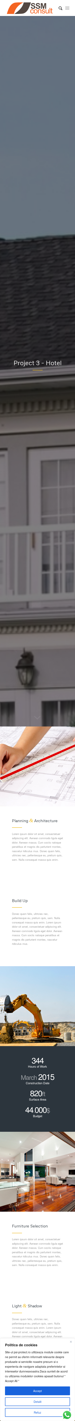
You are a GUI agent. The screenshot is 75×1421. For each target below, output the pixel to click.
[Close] (70, 1341)
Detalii (37, 1402)
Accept (37, 1391)
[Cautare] (58, 8)
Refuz (37, 1412)
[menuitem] (58, 8)
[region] (37, 1379)
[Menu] (67, 8)
